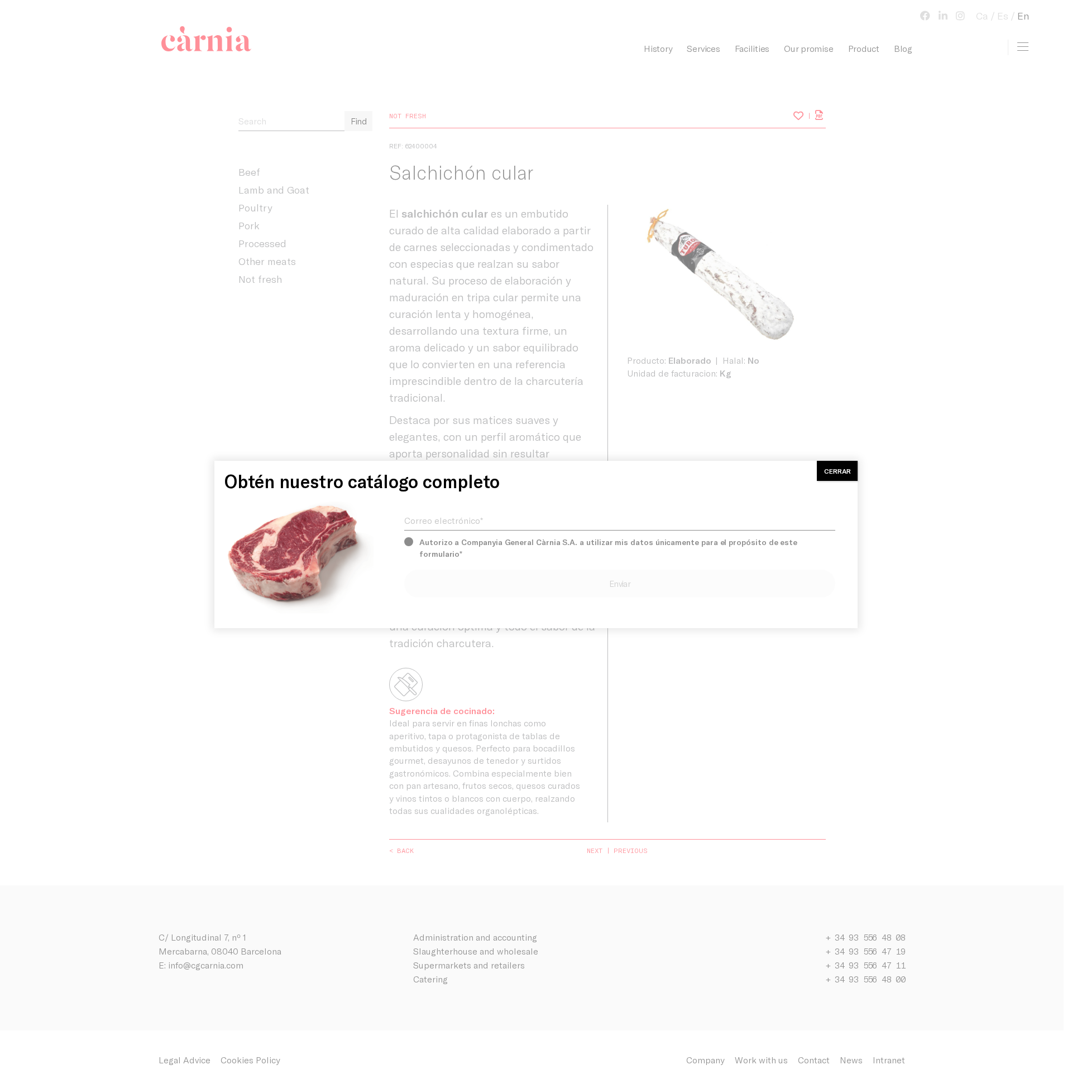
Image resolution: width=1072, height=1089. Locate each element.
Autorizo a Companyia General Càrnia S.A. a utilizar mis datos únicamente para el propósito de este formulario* (608, 547)
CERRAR (837, 471)
